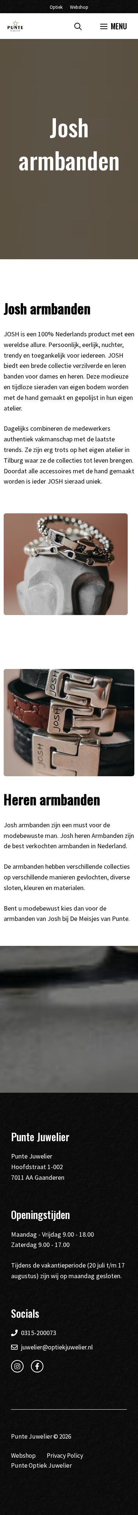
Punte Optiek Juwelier (41, 1465)
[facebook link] (37, 1366)
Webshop (79, 7)
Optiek (56, 7)
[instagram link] (17, 1366)
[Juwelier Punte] (15, 26)
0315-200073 (38, 1332)
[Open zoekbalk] (78, 26)
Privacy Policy (65, 1455)
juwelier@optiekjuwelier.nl (57, 1347)
